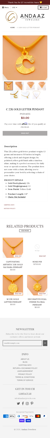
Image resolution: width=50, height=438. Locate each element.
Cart (44, 7)
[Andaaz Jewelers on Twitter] (18, 403)
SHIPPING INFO (25, 365)
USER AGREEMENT (25, 371)
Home (12, 27)
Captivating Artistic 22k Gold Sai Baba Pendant (13, 265)
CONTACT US (25, 393)
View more (25, 231)
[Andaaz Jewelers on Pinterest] (32, 403)
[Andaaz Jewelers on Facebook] (23, 403)
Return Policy (9, 208)
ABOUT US (25, 359)
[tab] (11, 146)
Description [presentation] (10, 146)
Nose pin (37, 262)
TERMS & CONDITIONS (25, 377)
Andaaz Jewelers (28, 429)
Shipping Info (9, 205)
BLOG (25, 362)
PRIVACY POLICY (25, 374)
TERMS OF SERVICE (25, 380)
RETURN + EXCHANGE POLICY (25, 368)
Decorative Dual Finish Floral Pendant (37, 302)
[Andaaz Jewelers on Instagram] (27, 403)
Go (45, 343)
